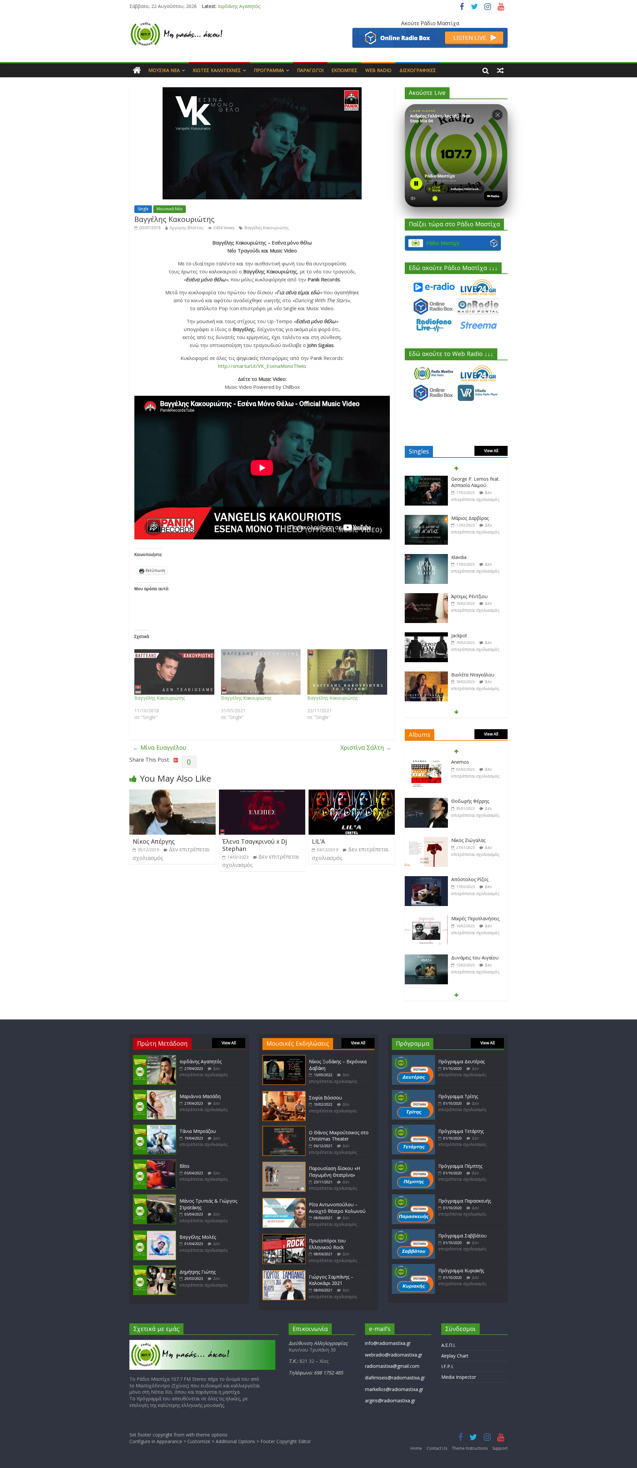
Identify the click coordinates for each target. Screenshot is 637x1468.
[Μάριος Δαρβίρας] (426, 479)
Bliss (184, 1166)
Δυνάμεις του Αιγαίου (475, 918)
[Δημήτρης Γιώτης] (154, 1268)
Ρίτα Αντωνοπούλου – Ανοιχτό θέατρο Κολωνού (337, 1207)
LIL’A (318, 841)
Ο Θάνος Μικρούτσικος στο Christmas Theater (339, 1135)
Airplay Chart (454, 1356)
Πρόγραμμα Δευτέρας (461, 1061)
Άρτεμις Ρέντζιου (469, 557)
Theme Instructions (470, 1448)
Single (143, 209)
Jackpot (459, 596)
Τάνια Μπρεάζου (197, 1131)
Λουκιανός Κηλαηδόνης (476, 957)
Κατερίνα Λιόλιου (470, 674)
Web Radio (378, 70)
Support (500, 1448)
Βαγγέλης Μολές (197, 1237)
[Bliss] (154, 1162)
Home (416, 1448)
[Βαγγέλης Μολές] (154, 1233)
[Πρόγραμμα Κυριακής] (413, 1267)
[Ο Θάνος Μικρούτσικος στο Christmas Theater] (284, 1129)
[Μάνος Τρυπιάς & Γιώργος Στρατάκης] (154, 1197)
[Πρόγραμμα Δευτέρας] (413, 1058)
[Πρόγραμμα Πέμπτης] (413, 1162)
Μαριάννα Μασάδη (238, 6)
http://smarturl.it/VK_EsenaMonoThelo (262, 366)
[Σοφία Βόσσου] (284, 1094)
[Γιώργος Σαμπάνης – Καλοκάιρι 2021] (284, 1273)
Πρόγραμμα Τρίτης (458, 1096)
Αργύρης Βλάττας (186, 228)
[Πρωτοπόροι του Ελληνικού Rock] (284, 1237)
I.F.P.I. (447, 1366)
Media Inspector (458, 1377)
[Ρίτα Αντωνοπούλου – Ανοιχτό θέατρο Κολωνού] (284, 1201)
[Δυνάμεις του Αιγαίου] (426, 919)
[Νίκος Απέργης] (172, 793)
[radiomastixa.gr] (136, 70)
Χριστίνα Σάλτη (365, 747)
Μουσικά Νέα (164, 70)
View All (491, 451)
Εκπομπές (344, 70)
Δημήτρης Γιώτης (197, 1272)
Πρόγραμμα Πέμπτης (460, 1166)
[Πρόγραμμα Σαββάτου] (413, 1232)
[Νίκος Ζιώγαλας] (426, 801)
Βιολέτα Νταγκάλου (472, 635)
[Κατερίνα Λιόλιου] (426, 675)
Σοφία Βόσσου (325, 1097)
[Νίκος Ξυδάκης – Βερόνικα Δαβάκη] (284, 1058)
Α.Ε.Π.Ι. (448, 1345)
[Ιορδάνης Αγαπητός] (154, 1058)
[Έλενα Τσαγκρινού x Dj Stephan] (262, 793)
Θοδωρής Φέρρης (470, 762)
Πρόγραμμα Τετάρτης (461, 1131)
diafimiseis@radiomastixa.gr (395, 1377)
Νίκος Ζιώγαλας (468, 801)
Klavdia (458, 518)
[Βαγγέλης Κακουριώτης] (174, 672)
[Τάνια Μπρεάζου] (154, 1128)
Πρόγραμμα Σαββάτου (462, 1235)
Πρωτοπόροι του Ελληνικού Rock (327, 1243)
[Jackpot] (426, 597)
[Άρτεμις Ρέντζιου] (426, 557)
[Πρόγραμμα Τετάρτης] (413, 1128)
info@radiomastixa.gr (388, 1343)
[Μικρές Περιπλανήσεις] (426, 879)
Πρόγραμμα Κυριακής (461, 1270)
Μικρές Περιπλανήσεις (475, 879)
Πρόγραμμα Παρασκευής (464, 1201)
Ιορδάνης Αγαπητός (200, 1061)
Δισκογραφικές (417, 70)
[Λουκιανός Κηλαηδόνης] (426, 958)
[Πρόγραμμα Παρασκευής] (413, 1197)
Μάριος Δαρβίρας (470, 479)
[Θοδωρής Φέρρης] (426, 762)
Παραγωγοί (310, 70)
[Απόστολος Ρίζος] (426, 840)
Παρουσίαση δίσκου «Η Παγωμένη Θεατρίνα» (334, 1171)
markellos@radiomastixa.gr (394, 1389)
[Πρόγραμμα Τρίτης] (413, 1093)
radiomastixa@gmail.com (392, 1366)
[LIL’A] (352, 793)
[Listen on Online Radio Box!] (430, 31)
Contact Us (437, 1448)
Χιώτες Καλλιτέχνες (217, 70)
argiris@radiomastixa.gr (390, 1400)
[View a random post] (500, 70)
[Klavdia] (426, 518)
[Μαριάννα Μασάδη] (154, 1093)
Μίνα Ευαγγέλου (159, 747)
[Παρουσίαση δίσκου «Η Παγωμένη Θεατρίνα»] (284, 1165)
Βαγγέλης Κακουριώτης (267, 228)
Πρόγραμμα (269, 70)
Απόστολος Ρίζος (469, 840)
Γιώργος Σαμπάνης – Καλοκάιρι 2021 (331, 1280)
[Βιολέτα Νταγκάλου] (426, 636)
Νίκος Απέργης (154, 841)
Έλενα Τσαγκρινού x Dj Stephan (254, 845)
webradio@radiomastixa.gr (393, 1355)
